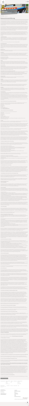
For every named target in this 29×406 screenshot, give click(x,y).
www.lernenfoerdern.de (3, 394)
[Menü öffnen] (27, 1)
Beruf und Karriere (15, 385)
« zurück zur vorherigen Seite (4, 378)
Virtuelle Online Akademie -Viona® (3, 386)
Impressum (15, 390)
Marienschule (18, 382)
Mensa (15, 395)
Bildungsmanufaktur (3, 385)
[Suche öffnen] (26, 1)
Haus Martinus (8, 385)
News (18, 385)
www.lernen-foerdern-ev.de (6, 108)
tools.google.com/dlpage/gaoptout (5, 332)
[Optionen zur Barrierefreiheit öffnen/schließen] (27, 402)
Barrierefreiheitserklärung (17, 396)
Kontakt (11, 382)
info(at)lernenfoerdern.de (3, 393)
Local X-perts (11, 385)
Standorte (6, 382)
